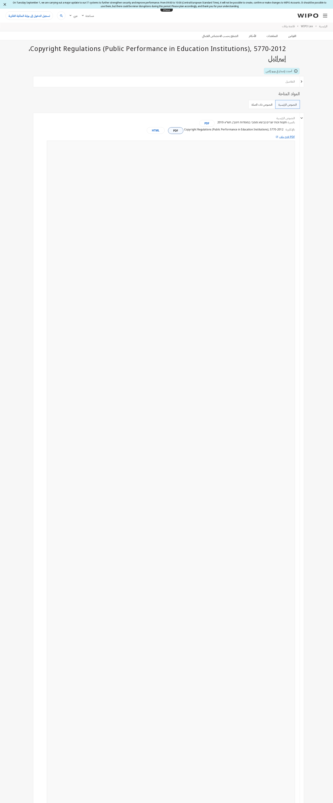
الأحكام (252, 36)
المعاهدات (272, 36)
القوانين (292, 36)
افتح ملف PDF (287, 137)
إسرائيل (277, 57)
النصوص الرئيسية (287, 104)
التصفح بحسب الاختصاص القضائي (220, 36)
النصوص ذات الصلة (261, 104)
